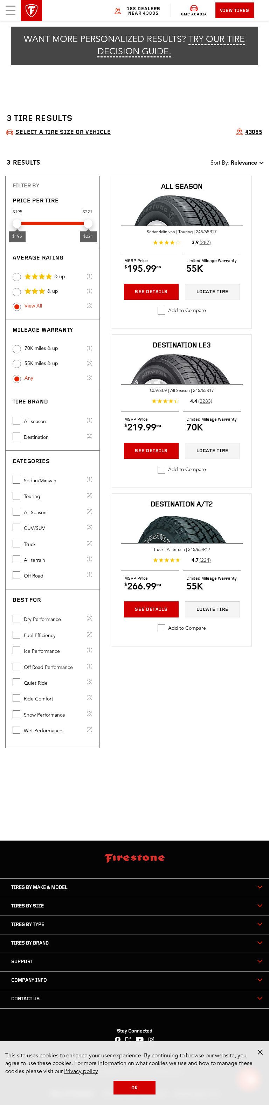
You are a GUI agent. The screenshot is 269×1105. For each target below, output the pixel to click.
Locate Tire (212, 292)
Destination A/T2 (182, 504)
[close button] (260, 1052)
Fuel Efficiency (40, 635)
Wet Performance (43, 730)
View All (33, 306)
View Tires (234, 10)
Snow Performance (44, 715)
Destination (36, 437)
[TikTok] (128, 1040)
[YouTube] (140, 1040)
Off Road (33, 576)
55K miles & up (41, 363)
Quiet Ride (36, 683)
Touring (32, 496)
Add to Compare (187, 310)
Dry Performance (42, 619)
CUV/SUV (34, 528)
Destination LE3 (182, 345)
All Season (35, 512)
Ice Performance (42, 651)
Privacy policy (81, 1072)
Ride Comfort (38, 699)
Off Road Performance (48, 667)
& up (59, 276)
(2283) (205, 401)
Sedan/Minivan (40, 480)
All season (35, 421)
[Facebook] (118, 1040)
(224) (205, 560)
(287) (205, 242)
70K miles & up (41, 348)
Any (29, 378)
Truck (30, 544)
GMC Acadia (194, 14)
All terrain (34, 560)
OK (134, 1088)
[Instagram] (151, 1040)
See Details (151, 292)
